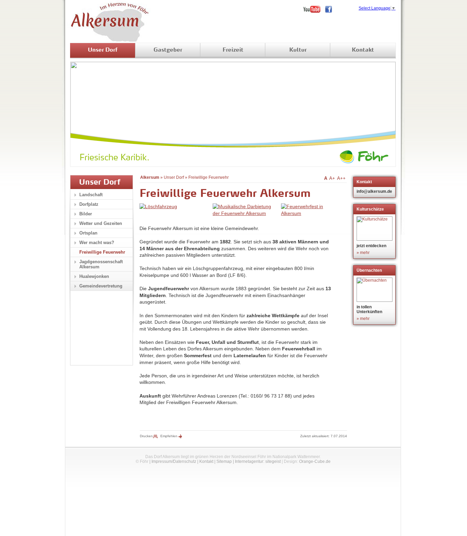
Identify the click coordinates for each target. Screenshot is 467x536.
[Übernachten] (375, 290)
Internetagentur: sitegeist (258, 461)
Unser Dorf (103, 50)
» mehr (363, 252)
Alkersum (149, 177)
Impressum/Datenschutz (173, 461)
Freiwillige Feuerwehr (208, 177)
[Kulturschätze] (375, 228)
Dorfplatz (88, 204)
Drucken (146, 436)
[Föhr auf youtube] (314, 9)
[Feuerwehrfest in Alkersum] (308, 213)
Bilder (85, 213)
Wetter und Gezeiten (100, 223)
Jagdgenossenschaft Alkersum (101, 264)
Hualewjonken (94, 276)
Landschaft (91, 194)
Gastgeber (168, 50)
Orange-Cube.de (315, 461)
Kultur (298, 50)
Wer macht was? (96, 242)
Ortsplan (88, 233)
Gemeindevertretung (100, 286)
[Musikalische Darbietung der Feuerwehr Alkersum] (245, 213)
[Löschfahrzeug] (158, 206)
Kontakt (363, 50)
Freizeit (233, 50)
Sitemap (224, 461)
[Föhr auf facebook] (331, 9)
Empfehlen (168, 436)
